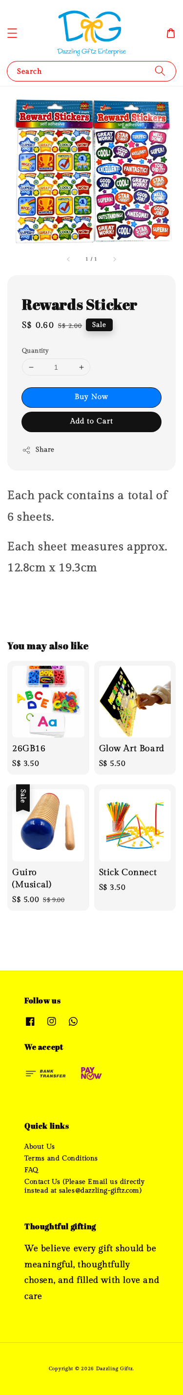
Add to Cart (91, 421)
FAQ (31, 1170)
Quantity (35, 351)
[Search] (160, 70)
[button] (12, 33)
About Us (39, 1147)
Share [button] (45, 450)
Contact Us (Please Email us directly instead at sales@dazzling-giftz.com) (84, 1186)
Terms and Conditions (61, 1158)
